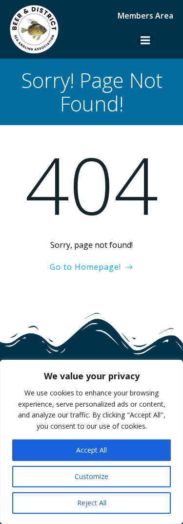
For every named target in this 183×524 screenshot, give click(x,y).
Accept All (91, 450)
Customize (91, 476)
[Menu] (145, 40)
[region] (91, 442)
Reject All (91, 502)
